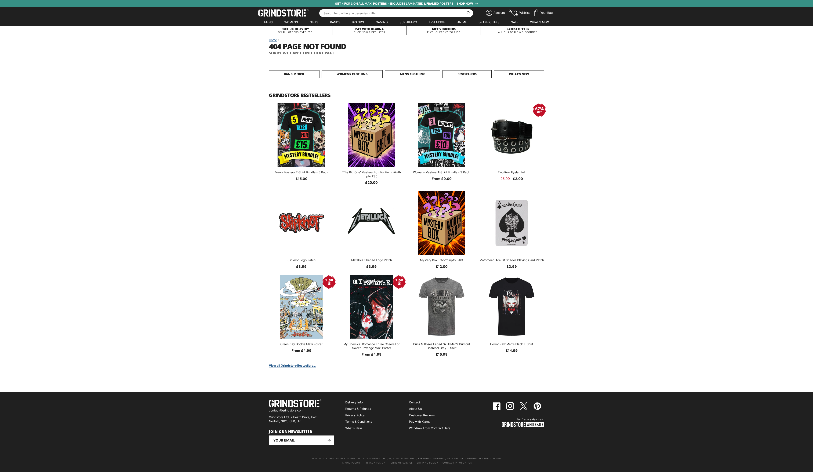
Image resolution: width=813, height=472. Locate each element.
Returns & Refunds (358, 408)
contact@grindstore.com (286, 410)
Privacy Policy (355, 415)
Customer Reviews (422, 415)
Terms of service (401, 462)
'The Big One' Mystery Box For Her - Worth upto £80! (371, 174)
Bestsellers (467, 74)
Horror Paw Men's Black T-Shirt (511, 344)
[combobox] (396, 13)
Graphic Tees (488, 22)
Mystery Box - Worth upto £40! (441, 260)
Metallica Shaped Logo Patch (371, 260)
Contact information (457, 462)
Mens (268, 22)
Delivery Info (354, 402)
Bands (335, 22)
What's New (539, 22)
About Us (415, 408)
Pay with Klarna (419, 421)
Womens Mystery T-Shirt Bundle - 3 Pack (441, 172)
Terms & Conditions (358, 421)
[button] (543, 13)
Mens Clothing (412, 74)
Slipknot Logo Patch (301, 260)
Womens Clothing (352, 74)
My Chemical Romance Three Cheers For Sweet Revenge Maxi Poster (371, 346)
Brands (358, 22)
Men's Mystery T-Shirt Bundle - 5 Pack (301, 172)
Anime (462, 22)
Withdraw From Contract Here (429, 428)
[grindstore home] (301, 404)
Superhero (408, 22)
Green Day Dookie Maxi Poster (301, 344)
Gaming (382, 22)
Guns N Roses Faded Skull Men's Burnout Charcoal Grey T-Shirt (441, 346)
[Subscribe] (329, 440)
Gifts (314, 22)
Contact (414, 402)
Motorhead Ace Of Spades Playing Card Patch (512, 260)
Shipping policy (427, 462)
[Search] (468, 13)
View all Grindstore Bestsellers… (292, 365)
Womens (291, 22)
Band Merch (294, 74)
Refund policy (351, 462)
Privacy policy (375, 462)
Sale (514, 22)
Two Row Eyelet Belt (512, 172)
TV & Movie (437, 22)
